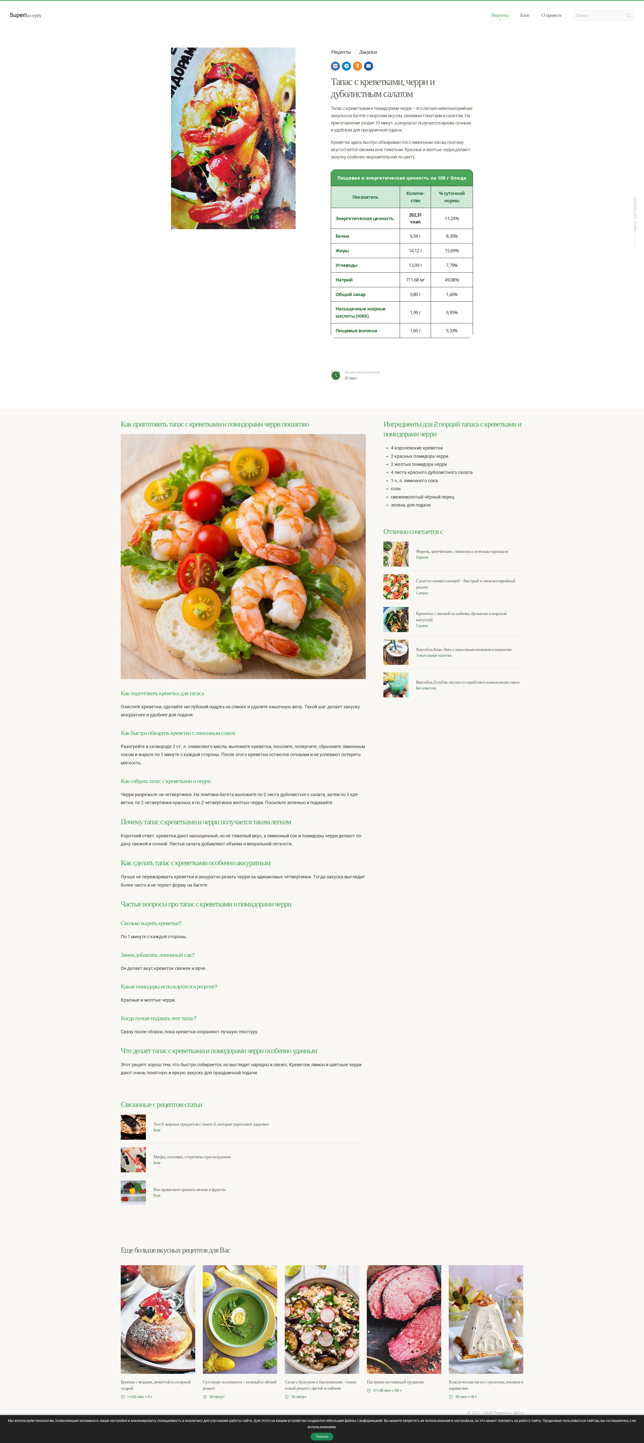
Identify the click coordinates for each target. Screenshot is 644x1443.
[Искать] (629, 15)
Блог (524, 15)
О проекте (551, 15)
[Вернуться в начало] (26, 15)
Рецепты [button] (499, 15)
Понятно (322, 1436)
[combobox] (604, 15)
